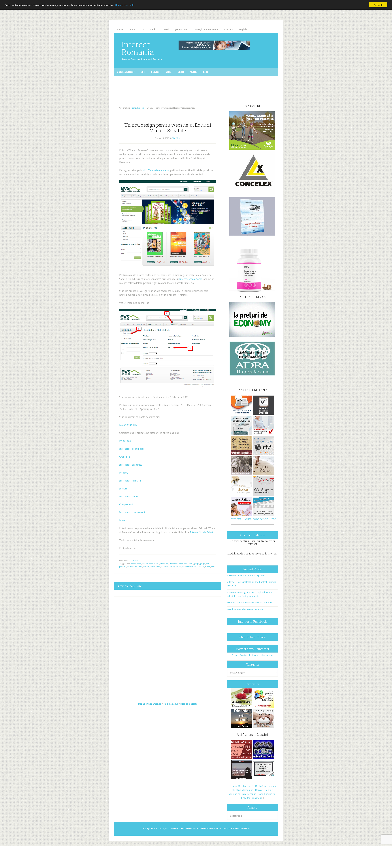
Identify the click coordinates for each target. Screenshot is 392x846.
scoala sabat (187, 567)
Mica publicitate (189, 704)
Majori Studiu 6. (128, 425)
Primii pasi (125, 440)
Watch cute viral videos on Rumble (245, 609)
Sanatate (165, 567)
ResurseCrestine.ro (239, 786)
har (207, 564)
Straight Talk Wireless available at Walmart (249, 602)
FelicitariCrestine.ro (251, 798)
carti (151, 564)
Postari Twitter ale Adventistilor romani (252, 655)
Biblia (139, 564)
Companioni (126, 504)
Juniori (123, 488)
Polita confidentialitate (259, 519)
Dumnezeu (173, 564)
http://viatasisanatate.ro (156, 170)
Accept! (378, 5)
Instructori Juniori (129, 496)
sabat (158, 567)
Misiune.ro (234, 794)
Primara (123, 472)
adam (133, 564)
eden (181, 564)
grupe (202, 564)
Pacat (152, 567)
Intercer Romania (138, 48)
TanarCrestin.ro (266, 794)
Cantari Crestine (264, 790)
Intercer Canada (197, 828)
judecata (122, 567)
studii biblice (199, 567)
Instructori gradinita (130, 464)
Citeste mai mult (124, 5)
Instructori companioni (132, 512)
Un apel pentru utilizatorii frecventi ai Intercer (252, 542)
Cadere (145, 564)
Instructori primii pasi (131, 448)
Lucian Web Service (213, 828)
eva (185, 564)
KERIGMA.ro (259, 786)
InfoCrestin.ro (249, 794)
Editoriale (134, 561)
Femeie (190, 564)
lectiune (130, 567)
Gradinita (124, 456)
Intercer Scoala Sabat (190, 279)
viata (213, 567)
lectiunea (138, 567)
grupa (196, 564)
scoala (178, 567)
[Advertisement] (178, 88)
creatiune (164, 564)
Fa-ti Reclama (171, 704)
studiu (207, 567)
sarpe (172, 567)
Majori (123, 520)
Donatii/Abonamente (149, 704)
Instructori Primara (130, 480)
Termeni (235, 519)
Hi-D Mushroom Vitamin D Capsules (246, 575)
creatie (156, 564)
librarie (146, 567)
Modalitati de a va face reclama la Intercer (252, 553)
